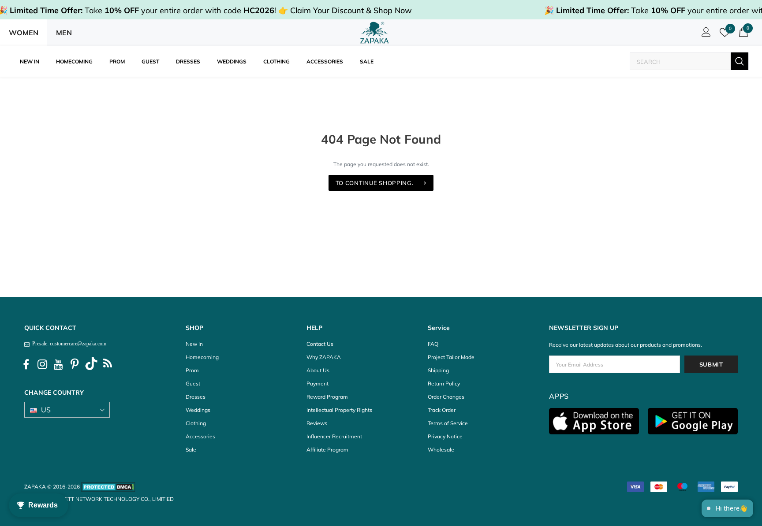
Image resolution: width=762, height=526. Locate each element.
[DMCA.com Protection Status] (108, 486)
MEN (64, 32)
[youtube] (59, 365)
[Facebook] (26, 365)
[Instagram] (42, 365)
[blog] (108, 365)
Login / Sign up (704, 34)
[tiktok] (91, 365)
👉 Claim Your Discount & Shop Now (345, 10)
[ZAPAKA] (374, 33)
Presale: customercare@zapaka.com (68, 343)
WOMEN (23, 32)
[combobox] (680, 61)
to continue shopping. (375, 182)
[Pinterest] (75, 365)
